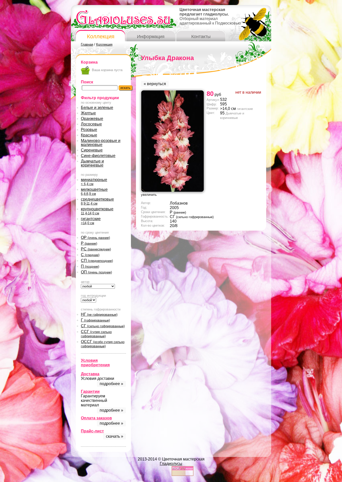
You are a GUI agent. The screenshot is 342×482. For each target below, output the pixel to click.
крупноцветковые (97, 211)
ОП (96, 272)
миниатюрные (94, 182)
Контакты (201, 36)
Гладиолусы (171, 463)
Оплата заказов (96, 418)
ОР (95, 237)
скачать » (114, 436)
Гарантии (90, 391)
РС (96, 249)
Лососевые (91, 124)
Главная (87, 44)
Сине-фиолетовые (98, 155)
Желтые (88, 113)
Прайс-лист (92, 431)
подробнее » (111, 384)
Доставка (90, 374)
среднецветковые (97, 201)
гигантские (91, 221)
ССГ (96, 334)
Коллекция (100, 36)
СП (97, 260)
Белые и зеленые (97, 107)
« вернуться (155, 84)
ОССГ (102, 344)
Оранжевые (92, 118)
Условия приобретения (95, 362)
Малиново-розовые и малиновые (100, 142)
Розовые (89, 129)
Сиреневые (92, 150)
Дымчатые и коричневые (92, 163)
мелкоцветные (94, 191)
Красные (89, 135)
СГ (103, 326)
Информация (150, 36)
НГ (99, 314)
